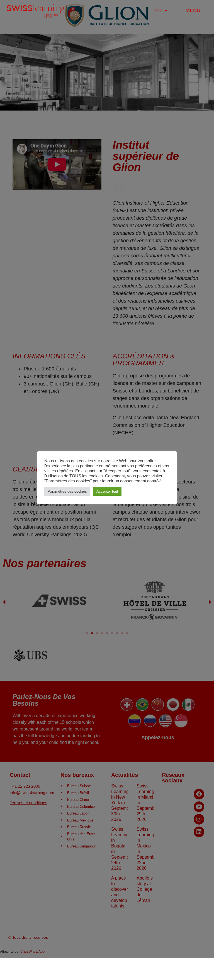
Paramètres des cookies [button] (67, 491)
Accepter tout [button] (107, 491)
